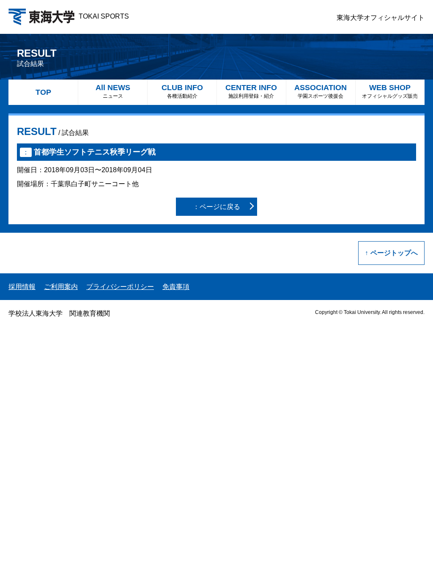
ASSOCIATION (320, 91)
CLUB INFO (182, 91)
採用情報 (22, 286)
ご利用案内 (61, 286)
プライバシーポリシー (120, 286)
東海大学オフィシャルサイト (381, 17)
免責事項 (175, 286)
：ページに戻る (216, 206)
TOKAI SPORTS (104, 16)
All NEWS (113, 91)
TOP (43, 92)
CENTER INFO (251, 91)
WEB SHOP (390, 91)
